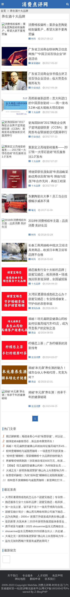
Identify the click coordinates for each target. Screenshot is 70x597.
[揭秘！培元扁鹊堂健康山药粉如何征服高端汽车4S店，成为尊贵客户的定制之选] (14, 334)
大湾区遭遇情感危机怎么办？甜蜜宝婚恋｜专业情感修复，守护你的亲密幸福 (47, 299)
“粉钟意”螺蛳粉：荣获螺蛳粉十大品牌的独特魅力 (34, 455)
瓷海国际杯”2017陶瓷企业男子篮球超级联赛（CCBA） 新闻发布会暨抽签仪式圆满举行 (48, 127)
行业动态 (35, 87)
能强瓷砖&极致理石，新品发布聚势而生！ (30, 441)
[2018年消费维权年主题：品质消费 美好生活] (14, 227)
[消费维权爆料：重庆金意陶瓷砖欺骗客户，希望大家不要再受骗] (14, 34)
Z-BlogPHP (40, 591)
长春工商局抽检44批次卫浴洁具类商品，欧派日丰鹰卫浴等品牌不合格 (48, 250)
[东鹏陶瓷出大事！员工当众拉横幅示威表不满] (14, 211)
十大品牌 (35, 112)
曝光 (33, 210)
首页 (3, 10)
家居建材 (35, 63)
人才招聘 (42, 575)
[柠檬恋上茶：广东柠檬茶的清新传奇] (14, 358)
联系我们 (50, 578)
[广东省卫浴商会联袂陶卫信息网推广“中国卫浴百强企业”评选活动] (14, 64)
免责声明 (57, 575)
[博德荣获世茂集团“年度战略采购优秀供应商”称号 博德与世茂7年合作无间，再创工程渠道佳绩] (14, 187)
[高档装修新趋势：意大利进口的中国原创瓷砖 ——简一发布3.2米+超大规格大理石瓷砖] (14, 113)
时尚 (33, 38)
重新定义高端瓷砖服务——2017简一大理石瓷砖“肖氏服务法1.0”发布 (48, 152)
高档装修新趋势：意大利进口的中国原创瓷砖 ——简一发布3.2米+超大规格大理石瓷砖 (48, 103)
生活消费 (35, 357)
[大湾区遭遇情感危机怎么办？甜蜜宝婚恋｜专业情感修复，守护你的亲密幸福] (14, 309)
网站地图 (20, 578)
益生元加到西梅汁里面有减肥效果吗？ (27, 540)
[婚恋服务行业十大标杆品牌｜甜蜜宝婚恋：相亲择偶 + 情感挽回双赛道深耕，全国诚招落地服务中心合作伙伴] (14, 285)
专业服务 (27, 575)
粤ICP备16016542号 (54, 588)
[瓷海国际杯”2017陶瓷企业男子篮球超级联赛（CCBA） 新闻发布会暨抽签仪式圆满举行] (14, 136)
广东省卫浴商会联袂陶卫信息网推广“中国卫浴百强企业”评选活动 (47, 54)
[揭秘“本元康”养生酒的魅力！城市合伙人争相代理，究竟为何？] (14, 383)
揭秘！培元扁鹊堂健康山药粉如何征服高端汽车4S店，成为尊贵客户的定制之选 (48, 323)
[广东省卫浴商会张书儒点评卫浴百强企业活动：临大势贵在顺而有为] (14, 89)
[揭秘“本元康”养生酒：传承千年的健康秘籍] (14, 399)
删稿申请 (35, 578)
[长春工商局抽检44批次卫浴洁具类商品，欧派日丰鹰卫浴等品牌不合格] (14, 260)
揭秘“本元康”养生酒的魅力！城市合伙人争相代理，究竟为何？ (47, 372)
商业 (33, 332)
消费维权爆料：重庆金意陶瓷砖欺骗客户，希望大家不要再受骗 (47, 29)
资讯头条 (35, 308)
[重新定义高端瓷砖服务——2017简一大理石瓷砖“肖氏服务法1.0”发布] (14, 157)
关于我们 (12, 575)
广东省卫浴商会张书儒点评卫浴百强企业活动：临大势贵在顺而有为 (47, 78)
